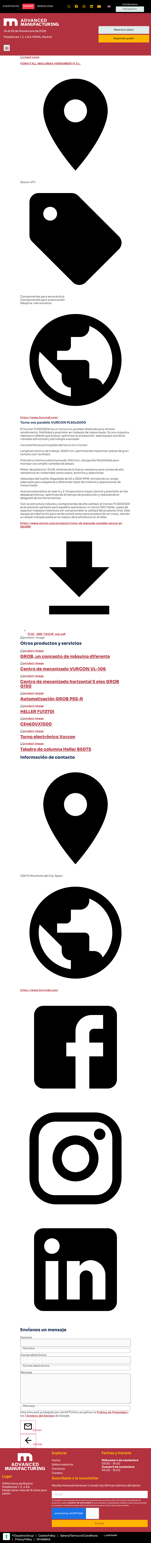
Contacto (58, 1468)
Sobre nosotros (62, 1464)
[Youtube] (99, 6)
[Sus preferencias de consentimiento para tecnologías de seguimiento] (6, 1536)
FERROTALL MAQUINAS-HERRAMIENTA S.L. (50, 63)
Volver (34, 1444)
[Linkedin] (91, 6)
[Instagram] (84, 6)
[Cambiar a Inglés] (109, 6)
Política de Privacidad (112, 1412)
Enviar (34, 1430)
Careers (57, 1473)
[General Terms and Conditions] (77, 1535)
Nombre (26, 1337)
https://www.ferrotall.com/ (39, 417)
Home (56, 1460)
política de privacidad (79, 1503)
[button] (11, 6)
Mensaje (26, 1372)
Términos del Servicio (40, 1415)
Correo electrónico (33, 1354)
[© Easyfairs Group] (22, 1535)
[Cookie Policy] (45, 1535)
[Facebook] (76, 6)
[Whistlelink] (42, 1539)
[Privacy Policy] (22, 1539)
